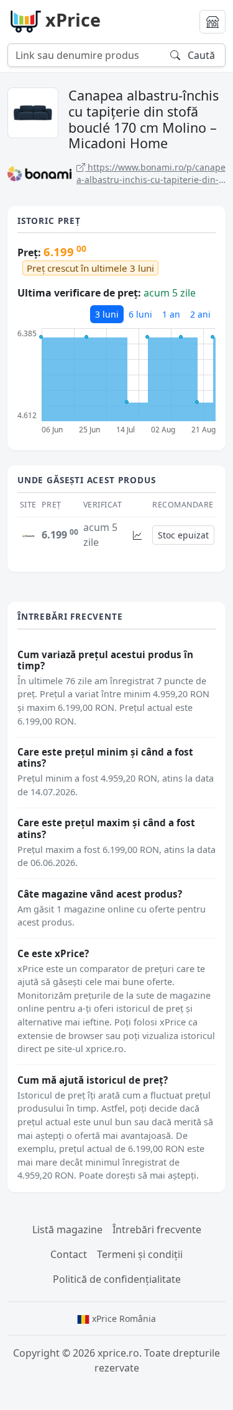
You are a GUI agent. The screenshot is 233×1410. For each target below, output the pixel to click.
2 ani (200, 314)
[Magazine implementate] (212, 21)
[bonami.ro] (28, 535)
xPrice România (122, 1318)
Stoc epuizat (183, 535)
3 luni (107, 314)
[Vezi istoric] (137, 535)
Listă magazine (67, 1229)
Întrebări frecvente (156, 1229)
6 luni (140, 314)
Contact (68, 1254)
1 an (171, 314)
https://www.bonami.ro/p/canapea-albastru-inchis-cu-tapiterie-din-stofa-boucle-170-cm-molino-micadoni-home (151, 173)
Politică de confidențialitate (117, 1279)
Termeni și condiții (140, 1254)
